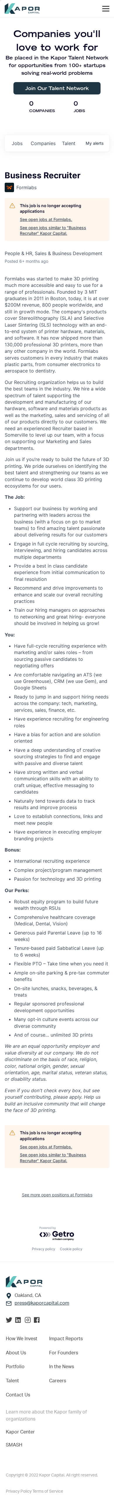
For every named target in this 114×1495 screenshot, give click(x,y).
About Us (16, 1353)
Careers (57, 1380)
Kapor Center (20, 1432)
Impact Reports (66, 1338)
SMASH (14, 1445)
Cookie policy (71, 1249)
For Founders (63, 1353)
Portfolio (15, 1366)
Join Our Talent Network (57, 88)
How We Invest (21, 1338)
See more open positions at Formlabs (57, 1194)
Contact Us (18, 1395)
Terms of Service (47, 1491)
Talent (12, 1380)
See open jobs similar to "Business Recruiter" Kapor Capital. (53, 230)
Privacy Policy (19, 1491)
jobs (17, 143)
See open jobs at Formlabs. (46, 219)
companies (43, 143)
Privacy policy (43, 1249)
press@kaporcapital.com (42, 1303)
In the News (61, 1366)
